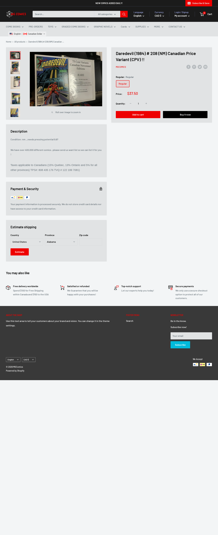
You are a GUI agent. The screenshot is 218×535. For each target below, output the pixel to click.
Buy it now (185, 114)
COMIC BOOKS (13, 26)
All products (19, 41)
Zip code (83, 235)
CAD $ (26, 359)
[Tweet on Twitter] (200, 66)
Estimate (19, 251)
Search (129, 320)
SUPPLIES (140, 26)
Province (49, 235)
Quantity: (120, 103)
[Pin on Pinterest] (194, 66)
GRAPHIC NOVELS (103, 26)
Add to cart (138, 114)
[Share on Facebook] (188, 66)
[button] (27, 34)
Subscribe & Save (200, 3)
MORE (157, 26)
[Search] (124, 14)
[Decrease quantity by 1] (130, 103)
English (11, 359)
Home (8, 41)
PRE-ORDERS (36, 26)
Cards (124, 26)
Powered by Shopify (15, 370)
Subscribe (180, 344)
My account (181, 15)
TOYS (50, 26)
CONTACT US (175, 26)
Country (15, 235)
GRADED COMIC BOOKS (73, 26)
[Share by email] (205, 66)
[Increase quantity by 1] (146, 103)
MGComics (121, 67)
